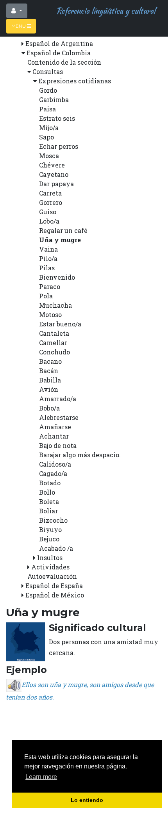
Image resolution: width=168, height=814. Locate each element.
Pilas (47, 268)
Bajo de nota (58, 445)
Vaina (48, 249)
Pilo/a (48, 258)
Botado (50, 483)
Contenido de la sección (64, 62)
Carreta (50, 193)
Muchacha (55, 305)
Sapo (46, 137)
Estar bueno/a (60, 324)
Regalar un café (63, 230)
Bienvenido (57, 277)
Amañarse (55, 427)
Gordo (48, 90)
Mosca (49, 156)
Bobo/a (49, 408)
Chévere (52, 165)
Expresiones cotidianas (74, 81)
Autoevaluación (52, 576)
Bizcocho (53, 520)
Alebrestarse (59, 417)
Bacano (50, 361)
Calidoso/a (55, 464)
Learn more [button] (41, 776)
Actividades (50, 567)
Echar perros (58, 146)
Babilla (50, 380)
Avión (48, 389)
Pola (46, 296)
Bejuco (49, 539)
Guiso (47, 212)
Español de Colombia (59, 53)
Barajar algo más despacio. (80, 455)
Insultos (50, 557)
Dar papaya (56, 184)
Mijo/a (49, 127)
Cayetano (53, 174)
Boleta (49, 501)
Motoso (50, 314)
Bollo (47, 492)
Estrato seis (57, 118)
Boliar (48, 511)
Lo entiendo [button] (87, 800)
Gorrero (50, 202)
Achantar (54, 436)
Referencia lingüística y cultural (103, 10)
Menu (19, 26)
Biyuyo (50, 529)
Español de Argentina (59, 43)
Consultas (47, 71)
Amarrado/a (57, 399)
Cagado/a (53, 473)
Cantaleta (54, 333)
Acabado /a (56, 548)
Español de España (54, 585)
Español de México (54, 595)
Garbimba (54, 99)
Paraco (49, 286)
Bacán (48, 370)
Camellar (53, 342)
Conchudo (54, 352)
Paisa (47, 109)
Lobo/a (49, 221)
